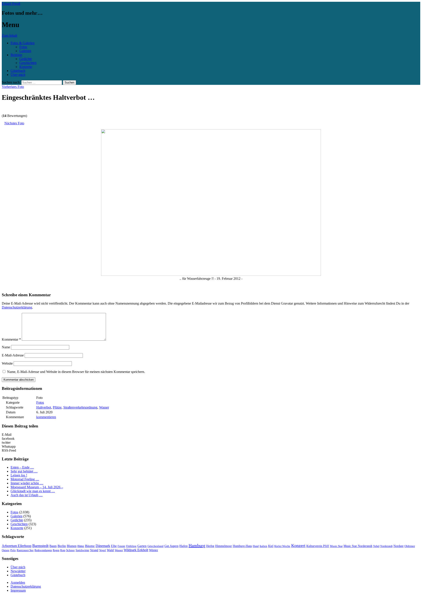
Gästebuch (18, 71)
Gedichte (25, 59)
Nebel (376, 546)
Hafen (183, 546)
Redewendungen (43, 550)
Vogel (102, 550)
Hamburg (197, 545)
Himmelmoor (223, 546)
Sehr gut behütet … (24, 471)
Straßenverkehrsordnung (80, 407)
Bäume (90, 546)
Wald (110, 550)
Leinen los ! (19, 475)
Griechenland (155, 546)
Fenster (121, 546)
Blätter (80, 546)
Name (6, 347)
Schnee (70, 550)
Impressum (18, 590)
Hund (256, 546)
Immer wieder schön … (27, 483)
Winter (153, 550)
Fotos (23, 47)
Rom (62, 550)
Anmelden (18, 582)
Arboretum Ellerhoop (16, 546)
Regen (56, 550)
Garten (142, 546)
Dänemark (103, 546)
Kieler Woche (282, 546)
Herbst (210, 546)
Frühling (131, 546)
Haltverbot (43, 407)
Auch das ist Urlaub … (27, 495)
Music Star (336, 546)
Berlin (62, 546)
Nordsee (398, 546)
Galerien (25, 51)
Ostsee (5, 550)
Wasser (104, 407)
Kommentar (11, 339)
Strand (94, 550)
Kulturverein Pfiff (317, 546)
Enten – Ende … (22, 467)
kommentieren (46, 417)
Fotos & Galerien (23, 43)
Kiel (270, 546)
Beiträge (16, 55)
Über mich (18, 74)
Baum (53, 546)
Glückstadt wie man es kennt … (33, 491)
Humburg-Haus (242, 546)
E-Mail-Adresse (13, 355)
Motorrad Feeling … (25, 479)
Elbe (114, 546)
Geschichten (27, 63)
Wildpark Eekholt (136, 550)
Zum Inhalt (9, 35)
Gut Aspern (171, 546)
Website (7, 363)
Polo (13, 550)
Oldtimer (409, 546)
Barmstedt (40, 545)
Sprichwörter (82, 550)
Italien (263, 546)
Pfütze (57, 407)
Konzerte (25, 67)
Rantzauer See (25, 550)
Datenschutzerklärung (17, 307)
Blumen (71, 546)
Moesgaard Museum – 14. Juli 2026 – (37, 487)
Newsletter (18, 571)
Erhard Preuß (11, 3)
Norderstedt (386, 546)
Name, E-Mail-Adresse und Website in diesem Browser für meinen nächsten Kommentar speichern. (76, 372)
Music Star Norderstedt (358, 546)
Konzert (298, 545)
